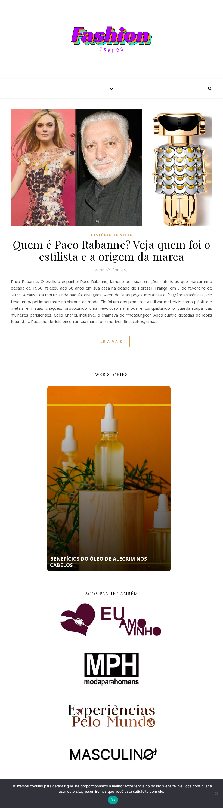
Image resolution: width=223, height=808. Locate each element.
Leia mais (112, 341)
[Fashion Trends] (111, 39)
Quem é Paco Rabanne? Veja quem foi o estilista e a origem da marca (111, 250)
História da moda (111, 235)
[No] (216, 793)
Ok (112, 800)
